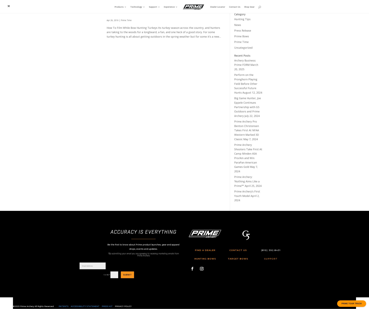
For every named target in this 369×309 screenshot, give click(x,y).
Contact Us (234, 7)
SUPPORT (270, 258)
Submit (127, 274)
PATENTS (63, 306)
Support (153, 7)
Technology (136, 7)
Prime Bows (241, 36)
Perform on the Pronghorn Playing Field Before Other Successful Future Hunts (245, 83)
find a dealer (205, 250)
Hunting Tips (242, 19)
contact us (238, 250)
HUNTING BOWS (205, 258)
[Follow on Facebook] (192, 268)
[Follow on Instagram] (201, 268)
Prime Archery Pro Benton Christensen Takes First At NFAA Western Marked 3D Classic (246, 130)
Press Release (242, 30)
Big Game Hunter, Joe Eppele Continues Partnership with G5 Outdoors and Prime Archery (247, 106)
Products (119, 7)
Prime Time (126, 20)
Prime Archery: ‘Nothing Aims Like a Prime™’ (247, 181)
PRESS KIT (107, 306)
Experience (169, 7)
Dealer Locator (217, 7)
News (237, 25)
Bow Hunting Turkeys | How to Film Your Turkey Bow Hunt (158, 14)
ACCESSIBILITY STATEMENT (85, 306)
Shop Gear (249, 7)
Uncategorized (243, 47)
